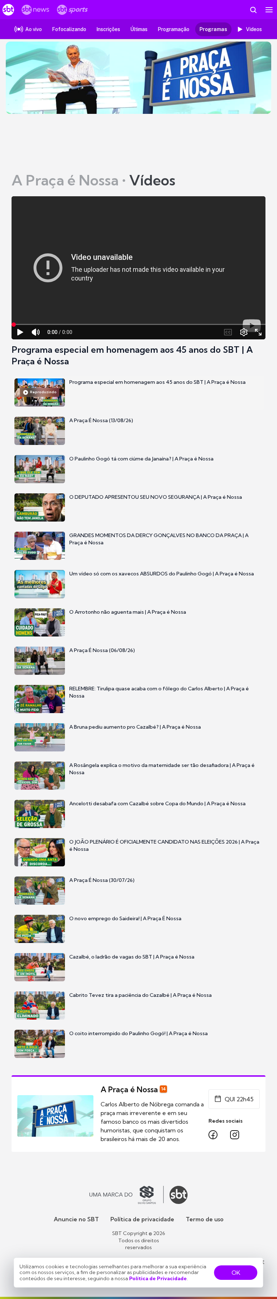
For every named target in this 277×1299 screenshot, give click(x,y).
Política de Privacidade (158, 1278)
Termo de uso (205, 1219)
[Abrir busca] (253, 10)
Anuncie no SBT (76, 1219)
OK (236, 1272)
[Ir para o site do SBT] (179, 1195)
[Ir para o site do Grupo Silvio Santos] (126, 1195)
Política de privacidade (142, 1219)
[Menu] (269, 10)
